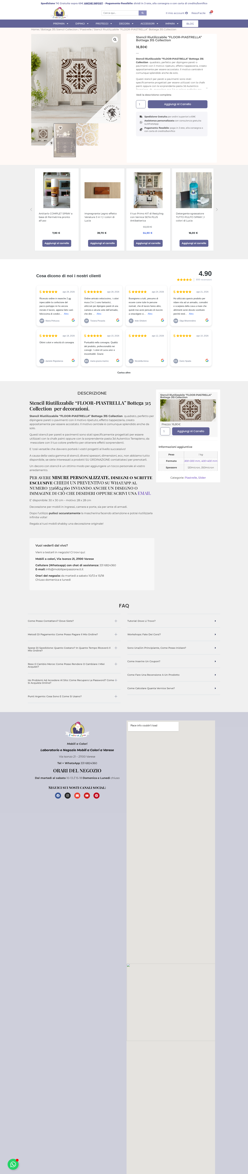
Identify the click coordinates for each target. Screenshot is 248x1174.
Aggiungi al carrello (177, 104)
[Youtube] (87, 796)
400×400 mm (209, 460)
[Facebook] (58, 796)
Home (35, 29)
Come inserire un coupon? (143, 661)
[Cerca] (143, 12)
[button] (115, 40)
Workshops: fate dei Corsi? (144, 634)
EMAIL (144, 493)
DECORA (124, 23)
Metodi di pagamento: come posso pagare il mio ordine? (63, 634)
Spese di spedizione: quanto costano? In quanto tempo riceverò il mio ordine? (69, 649)
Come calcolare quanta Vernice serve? (151, 688)
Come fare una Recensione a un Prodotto (153, 674)
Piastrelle (86, 29)
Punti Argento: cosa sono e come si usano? (55, 696)
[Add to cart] (56, 243)
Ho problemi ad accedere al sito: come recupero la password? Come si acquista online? (71, 681)
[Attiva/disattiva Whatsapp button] (13, 1164)
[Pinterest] (96, 796)
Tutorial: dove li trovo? (141, 620)
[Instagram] (68, 796)
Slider (202, 477)
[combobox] (120, 12)
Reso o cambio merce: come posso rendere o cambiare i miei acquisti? (66, 665)
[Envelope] (77, 796)
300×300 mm (192, 460)
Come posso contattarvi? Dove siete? (51, 620)
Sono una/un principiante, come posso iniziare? (156, 647)
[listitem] (57, 209)
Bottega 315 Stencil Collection (59, 29)
